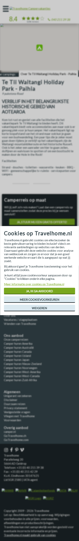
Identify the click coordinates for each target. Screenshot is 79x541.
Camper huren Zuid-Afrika (20, 380)
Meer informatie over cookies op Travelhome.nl (34, 284)
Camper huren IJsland (17, 355)
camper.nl (10, 431)
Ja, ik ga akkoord (39, 291)
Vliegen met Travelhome (19, 416)
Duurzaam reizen (14, 404)
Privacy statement (15, 408)
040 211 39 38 (60, 19)
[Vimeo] (22, 450)
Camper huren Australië (19, 347)
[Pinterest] (17, 450)
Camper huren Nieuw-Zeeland (23, 363)
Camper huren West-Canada (22, 376)
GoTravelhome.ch (15, 435)
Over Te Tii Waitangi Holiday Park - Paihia (48, 74)
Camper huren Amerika (18, 343)
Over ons (10, 315)
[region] (39, 48)
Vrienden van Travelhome (20, 323)
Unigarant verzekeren (17, 396)
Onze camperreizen (16, 339)
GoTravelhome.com (16, 439)
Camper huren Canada (18, 351)
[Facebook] (12, 450)
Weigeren (39, 308)
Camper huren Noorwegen (20, 368)
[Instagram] (6, 450)
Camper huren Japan (16, 359)
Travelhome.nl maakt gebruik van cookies (30, 535)
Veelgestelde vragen (17, 412)
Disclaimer (10, 400)
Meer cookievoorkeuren (39, 299)
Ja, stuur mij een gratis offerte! (42, 222)
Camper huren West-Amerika (22, 372)
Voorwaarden (12, 420)
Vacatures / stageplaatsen (20, 319)
